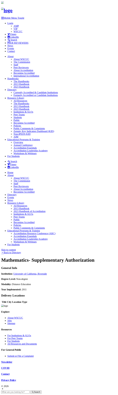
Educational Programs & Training (23, 139)
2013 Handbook (21, 84)
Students (18, 117)
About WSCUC (21, 59)
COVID (5, 368)
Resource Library (15, 98)
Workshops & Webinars (25, 153)
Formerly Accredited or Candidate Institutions (36, 95)
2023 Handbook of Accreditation (29, 211)
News (10, 45)
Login (10, 23)
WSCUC (18, 31)
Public (17, 120)
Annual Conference (23, 145)
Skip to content (8, 249)
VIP (16, 28)
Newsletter (6, 362)
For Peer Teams (15, 338)
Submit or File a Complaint (20, 356)
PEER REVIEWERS (17, 43)
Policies (17, 125)
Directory (12, 89)
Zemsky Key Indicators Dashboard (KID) (34, 131)
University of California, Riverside (30, 273)
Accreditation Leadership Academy (31, 150)
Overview (18, 142)
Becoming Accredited (24, 73)
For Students (13, 156)
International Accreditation (26, 76)
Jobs (9, 320)
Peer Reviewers (21, 67)
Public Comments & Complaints (29, 128)
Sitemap (11, 323)
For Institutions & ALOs (19, 335)
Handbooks (13, 78)
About (10, 56)
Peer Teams (19, 114)
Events (10, 48)
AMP (16, 26)
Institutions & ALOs (23, 112)
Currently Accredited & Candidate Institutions (36, 92)
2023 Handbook (21, 87)
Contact (11, 51)
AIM (16, 136)
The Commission (22, 62)
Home (10, 172)
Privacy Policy (8, 380)
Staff (16, 64)
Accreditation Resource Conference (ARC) (34, 233)
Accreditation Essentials (25, 148)
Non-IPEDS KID (22, 134)
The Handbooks (21, 81)
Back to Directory (12, 252)
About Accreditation (23, 70)
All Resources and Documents (22, 344)
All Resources (20, 100)
